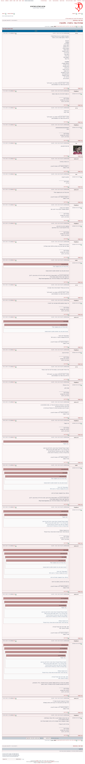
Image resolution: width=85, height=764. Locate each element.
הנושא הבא (5, 28)
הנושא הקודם (10, 28)
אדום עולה (79, 0)
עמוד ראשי (80, 20)
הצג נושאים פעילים (69, 18)
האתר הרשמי (62, 0)
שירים (50, 0)
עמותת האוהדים (44, 0)
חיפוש (3, 13)
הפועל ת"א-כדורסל (69, 0)
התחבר (79, 13)
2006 (14, 0)
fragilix (39, 762)
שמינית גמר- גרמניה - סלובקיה (71, 23)
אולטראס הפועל (55, 0)
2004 (20, 0)
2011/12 (2, 0)
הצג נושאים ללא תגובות (78, 18)
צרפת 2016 (75, 20)
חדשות (75, 0)
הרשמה (74, 13)
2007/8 (11, 0)
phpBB (37, 760)
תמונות (83, 0)
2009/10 (7, 0)
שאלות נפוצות (10, 13)
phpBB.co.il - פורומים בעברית (49, 761)
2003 (23, 0)
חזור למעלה (80, 88)
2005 (17, 0)
